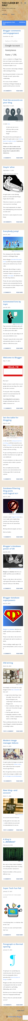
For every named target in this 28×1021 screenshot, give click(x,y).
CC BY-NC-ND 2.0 (20, 568)
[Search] (21, 3)
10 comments (7, 781)
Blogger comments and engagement (12, 31)
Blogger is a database (8, 629)
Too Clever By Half (10, 4)
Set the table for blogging (10, 418)
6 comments (7, 588)
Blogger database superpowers (11, 598)
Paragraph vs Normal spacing (13, 945)
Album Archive (17, 764)
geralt (22, 861)
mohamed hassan (19, 324)
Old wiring (8, 662)
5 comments (7, 479)
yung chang (21, 684)
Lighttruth (16, 251)
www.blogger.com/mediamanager (12, 776)
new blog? (4, 14)
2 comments (7, 158)
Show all (22, 22)
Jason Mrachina (14, 568)
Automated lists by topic (12, 302)
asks (9, 124)
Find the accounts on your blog (13, 101)
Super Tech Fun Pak (12, 888)
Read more (19, 90)
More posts (20, 1010)
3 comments (7, 653)
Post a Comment (8, 731)
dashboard (9, 445)
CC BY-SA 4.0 (20, 437)
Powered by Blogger (15, 1017)
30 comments (7, 222)
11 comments (7, 408)
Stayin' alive (8, 167)
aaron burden (20, 814)
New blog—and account (10, 791)
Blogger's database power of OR (12, 547)
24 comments (7, 90)
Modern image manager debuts (10, 741)
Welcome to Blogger (12, 357)
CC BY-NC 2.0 (21, 251)
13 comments (7, 1005)
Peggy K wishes (16, 517)
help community (15, 689)
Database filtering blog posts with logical (11, 491)
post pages (11, 275)
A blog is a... (9, 840)
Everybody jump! (11, 231)
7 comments (7, 537)
